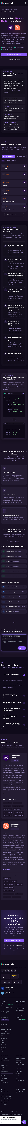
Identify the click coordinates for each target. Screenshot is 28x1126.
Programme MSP (20, 1064)
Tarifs (2, 1080)
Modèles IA (18, 1006)
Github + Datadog (7, 815)
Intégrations (9, 9)
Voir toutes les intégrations (14, 945)
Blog (2, 1063)
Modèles (18, 1017)
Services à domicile (6, 1029)
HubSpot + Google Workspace (10, 881)
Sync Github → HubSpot (7, 636)
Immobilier (4, 1031)
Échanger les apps (14, 542)
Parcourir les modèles (14, 59)
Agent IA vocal (19, 1091)
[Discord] (12, 970)
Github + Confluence (19, 812)
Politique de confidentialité (16, 1114)
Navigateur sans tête (21, 1012)
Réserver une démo (6, 1096)
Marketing (3, 1027)
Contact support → (19, 667)
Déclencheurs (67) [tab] (9, 156)
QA (2, 1051)
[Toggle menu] (25, 2)
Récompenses (4, 1082)
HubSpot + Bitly (7, 878)
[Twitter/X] (2, 970)
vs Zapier (18, 1073)
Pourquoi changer (20, 1071)
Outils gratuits (4, 1065)
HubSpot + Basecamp (8, 894)
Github (16, 9)
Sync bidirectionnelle (7, 638)
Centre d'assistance (6, 1098)
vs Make (18, 1076)
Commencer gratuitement (14, 54)
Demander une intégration (5, 1101)
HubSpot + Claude (16, 897)
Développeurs (4, 1047)
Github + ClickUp (17, 809)
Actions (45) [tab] (22, 156)
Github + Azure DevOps (18, 806)
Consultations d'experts (4, 1105)
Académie (3, 1067)
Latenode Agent (6, 1004)
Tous (3, 160)
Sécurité (3, 1085)
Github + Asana (7, 806)
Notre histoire (4, 1078)
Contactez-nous (5, 1091)
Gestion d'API (4, 1017)
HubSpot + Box (7, 897)
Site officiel (15, 760)
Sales (2, 1040)
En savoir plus (7, 794)
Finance (3, 1042)
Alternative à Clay (20, 1080)
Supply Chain (4, 1045)
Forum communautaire (5, 1070)
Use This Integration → (14, 167)
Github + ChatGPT (7, 803)
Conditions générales (5, 1114)
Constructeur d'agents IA (6, 1008)
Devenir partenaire (20, 1058)
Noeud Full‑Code (20, 1010)
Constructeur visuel (20, 1003)
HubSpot (14, 160)
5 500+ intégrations (20, 1015)
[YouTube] (8, 970)
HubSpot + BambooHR (8, 884)
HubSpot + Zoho (19, 884)
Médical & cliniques (6, 1033)
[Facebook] (15, 970)
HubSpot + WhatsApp (8, 887)
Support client (4, 1038)
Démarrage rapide (5, 1058)
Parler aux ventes (5, 1094)
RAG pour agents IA (6, 1015)
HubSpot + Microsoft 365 (9, 890)
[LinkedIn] (5, 970)
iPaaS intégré (4, 1019)
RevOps (3, 1049)
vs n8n (17, 1078)
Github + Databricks (8, 812)
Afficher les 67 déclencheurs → (14, 215)
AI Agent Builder (20, 1008)
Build (20, 648)
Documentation (5, 1060)
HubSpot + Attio (19, 894)
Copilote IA (21, 1019)
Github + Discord (7, 809)
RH (2, 1036)
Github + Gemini (17, 803)
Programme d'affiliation (18, 1061)
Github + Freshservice (18, 815)
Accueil (3, 9)
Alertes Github (17, 636)
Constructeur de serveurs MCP (5, 1012)
